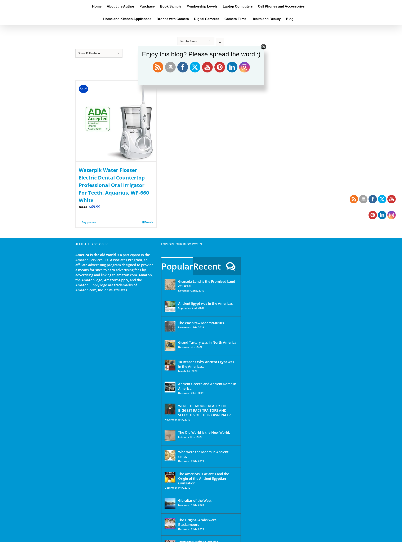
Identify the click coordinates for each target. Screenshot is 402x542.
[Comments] (231, 266)
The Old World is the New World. (204, 432)
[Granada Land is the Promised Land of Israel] (170, 284)
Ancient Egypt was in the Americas (205, 303)
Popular (177, 266)
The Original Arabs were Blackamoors (197, 522)
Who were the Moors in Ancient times (203, 454)
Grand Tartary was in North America (207, 342)
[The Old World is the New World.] (170, 435)
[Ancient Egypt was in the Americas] (170, 306)
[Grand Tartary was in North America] (170, 345)
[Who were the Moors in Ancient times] (170, 455)
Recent (207, 266)
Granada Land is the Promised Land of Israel (206, 283)
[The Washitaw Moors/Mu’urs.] (170, 326)
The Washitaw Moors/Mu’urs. (201, 323)
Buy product (89, 222)
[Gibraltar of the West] (170, 503)
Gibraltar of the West (194, 500)
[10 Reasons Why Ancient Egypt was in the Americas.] (170, 365)
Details (149, 222)
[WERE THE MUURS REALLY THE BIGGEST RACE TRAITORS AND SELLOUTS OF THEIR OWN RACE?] (170, 409)
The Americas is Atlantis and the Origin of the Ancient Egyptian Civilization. (203, 478)
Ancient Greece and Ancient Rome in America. (207, 386)
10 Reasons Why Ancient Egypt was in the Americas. (206, 364)
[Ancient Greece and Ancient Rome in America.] (170, 387)
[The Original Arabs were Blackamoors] (170, 523)
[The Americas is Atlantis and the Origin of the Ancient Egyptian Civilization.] (170, 477)
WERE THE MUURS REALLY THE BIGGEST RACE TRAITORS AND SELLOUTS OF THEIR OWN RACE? (204, 410)
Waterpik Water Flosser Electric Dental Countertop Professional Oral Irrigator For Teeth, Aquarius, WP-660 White (114, 185)
